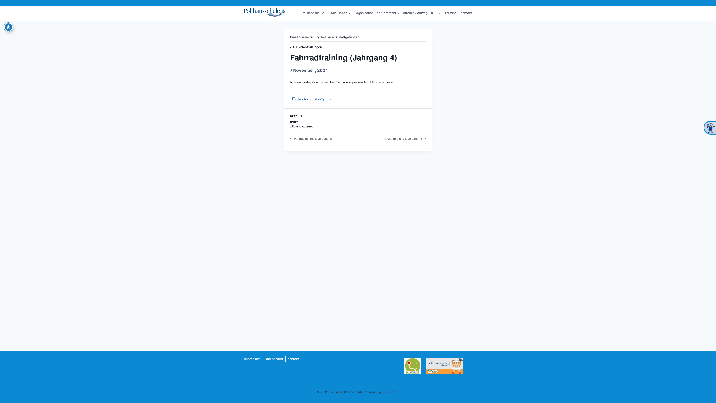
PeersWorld (390, 392)
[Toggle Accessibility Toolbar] (8, 27)
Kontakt (466, 13)
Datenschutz (274, 359)
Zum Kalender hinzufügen (312, 99)
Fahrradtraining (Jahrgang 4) (312, 138)
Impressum (252, 359)
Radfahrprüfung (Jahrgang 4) (403, 138)
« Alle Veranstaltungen (306, 47)
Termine (451, 13)
